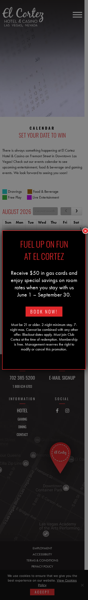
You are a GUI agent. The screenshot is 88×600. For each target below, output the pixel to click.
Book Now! (44, 311)
